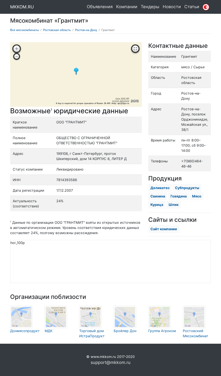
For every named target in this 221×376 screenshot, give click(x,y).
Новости (172, 6)
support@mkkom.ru (111, 362)
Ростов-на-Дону (86, 30)
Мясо (196, 196)
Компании (126, 6)
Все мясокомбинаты (24, 30)
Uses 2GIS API (122, 99)
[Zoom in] (16, 48)
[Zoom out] (16, 56)
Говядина (178, 196)
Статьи (191, 6)
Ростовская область (57, 30)
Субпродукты (187, 188)
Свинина (157, 196)
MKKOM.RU (22, 6)
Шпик (173, 204)
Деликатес (160, 188)
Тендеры (150, 6)
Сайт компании (163, 229)
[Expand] (135, 48)
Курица (156, 204)
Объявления (100, 6)
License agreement (120, 101)
